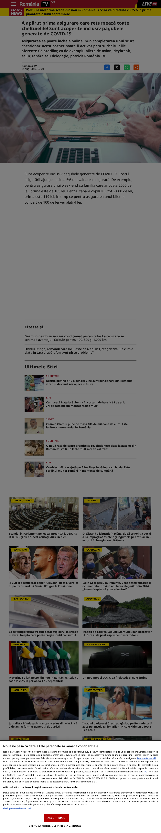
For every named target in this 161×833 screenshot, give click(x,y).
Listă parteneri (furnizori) (17, 808)
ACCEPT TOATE (56, 818)
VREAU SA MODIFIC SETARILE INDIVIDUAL (55, 825)
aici (145, 771)
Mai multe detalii (146, 758)
